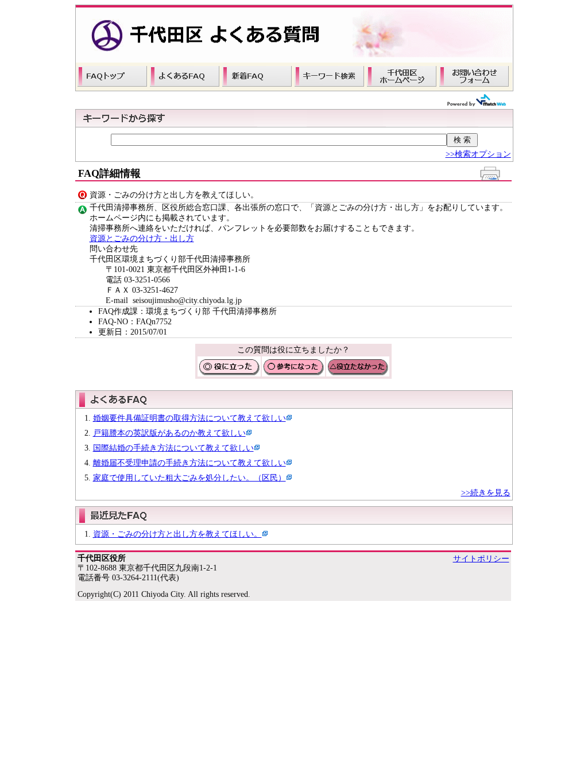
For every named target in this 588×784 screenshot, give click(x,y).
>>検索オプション (478, 154)
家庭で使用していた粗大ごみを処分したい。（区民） (189, 477)
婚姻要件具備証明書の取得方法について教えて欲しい (189, 418)
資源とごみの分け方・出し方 (142, 238)
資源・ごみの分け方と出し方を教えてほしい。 (177, 534)
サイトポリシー (481, 558)
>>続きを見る (485, 492)
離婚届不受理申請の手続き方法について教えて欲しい (189, 463)
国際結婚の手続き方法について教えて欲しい (173, 448)
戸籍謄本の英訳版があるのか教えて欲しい (169, 433)
